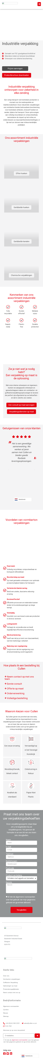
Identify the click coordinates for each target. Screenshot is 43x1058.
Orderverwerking (15, 693)
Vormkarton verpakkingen (11, 979)
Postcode (10, 868)
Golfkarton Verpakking (10, 982)
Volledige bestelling (17, 698)
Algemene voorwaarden (11, 1006)
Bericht (9, 882)
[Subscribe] (37, 1035)
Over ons (6, 976)
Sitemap (6, 1016)
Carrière (6, 1009)
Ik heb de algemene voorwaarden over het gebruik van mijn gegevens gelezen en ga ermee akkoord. (20, 900)
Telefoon (9, 854)
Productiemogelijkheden (11, 989)
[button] (8, 470)
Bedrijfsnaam (11, 861)
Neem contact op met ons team (19, 677)
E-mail (8, 847)
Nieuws (5, 1013)
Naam (8, 840)
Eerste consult (14, 683)
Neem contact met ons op (11, 992)
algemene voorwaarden (20, 1040)
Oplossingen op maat (10, 986)
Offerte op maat (15, 688)
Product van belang (14, 875)
